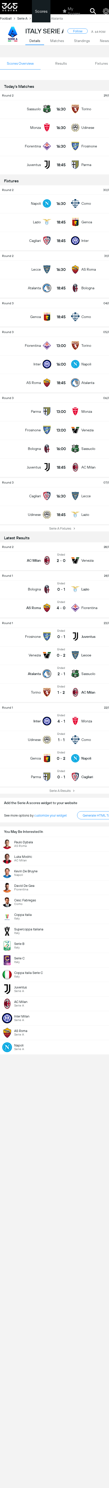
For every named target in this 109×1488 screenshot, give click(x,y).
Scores (41, 11)
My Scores (74, 11)
